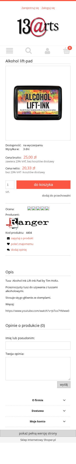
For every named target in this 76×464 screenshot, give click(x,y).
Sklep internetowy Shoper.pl (38, 440)
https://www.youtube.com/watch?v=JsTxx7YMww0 (37, 311)
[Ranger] (27, 223)
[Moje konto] (47, 51)
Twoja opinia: (14, 354)
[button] (9, 51)
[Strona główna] (38, 25)
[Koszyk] (66, 50)
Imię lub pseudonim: (20, 338)
